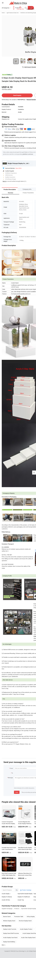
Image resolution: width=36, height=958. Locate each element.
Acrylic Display (6, 893)
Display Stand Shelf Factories (11, 933)
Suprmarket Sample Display (25, 893)
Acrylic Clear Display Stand (28, 937)
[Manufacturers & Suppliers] (18, 3)
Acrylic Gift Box (6, 900)
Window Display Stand (9, 921)
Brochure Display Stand (25, 921)
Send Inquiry (17, 95)
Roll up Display (31, 916)
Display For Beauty (7, 897)
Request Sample (31, 99)
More (3, 945)
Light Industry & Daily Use (13, 12)
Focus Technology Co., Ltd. (22, 951)
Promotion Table (18, 916)
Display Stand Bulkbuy (9, 942)
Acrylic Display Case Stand (10, 937)
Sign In (4, 181)
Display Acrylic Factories (9, 929)
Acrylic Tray (21, 900)
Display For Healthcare (24, 897)
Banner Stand (7, 916)
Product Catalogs (26, 890)
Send (16, 792)
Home (3, 12)
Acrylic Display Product (26, 929)
